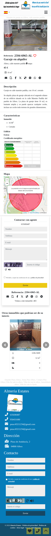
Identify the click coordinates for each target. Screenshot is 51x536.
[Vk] (30, 78)
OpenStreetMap (34, 213)
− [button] (7, 183)
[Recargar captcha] (6, 269)
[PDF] (11, 78)
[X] (20, 78)
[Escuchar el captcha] (9, 269)
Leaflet (25, 213)
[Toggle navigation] (46, 12)
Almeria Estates (16, 525)
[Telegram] (40, 78)
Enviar (25, 285)
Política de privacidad (30, 525)
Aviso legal (21, 528)
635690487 (25, 224)
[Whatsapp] (35, 78)
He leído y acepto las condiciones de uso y (25, 277)
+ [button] (7, 179)
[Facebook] (16, 78)
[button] (5, 345)
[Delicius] (25, 78)
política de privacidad (37, 277)
